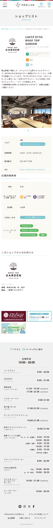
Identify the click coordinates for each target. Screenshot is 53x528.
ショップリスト (17, 29)
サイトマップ (40, 518)
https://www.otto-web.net (32, 169)
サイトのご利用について (39, 514)
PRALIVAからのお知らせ (14, 514)
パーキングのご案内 (34, 349)
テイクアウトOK (28, 235)
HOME (6, 29)
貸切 (43, 235)
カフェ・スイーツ (29, 230)
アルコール (26, 226)
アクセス (16, 349)
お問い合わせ (24, 518)
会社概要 (11, 518)
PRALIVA (29, 524)
